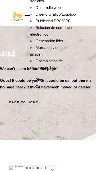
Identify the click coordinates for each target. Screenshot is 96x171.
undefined (34, 167)
